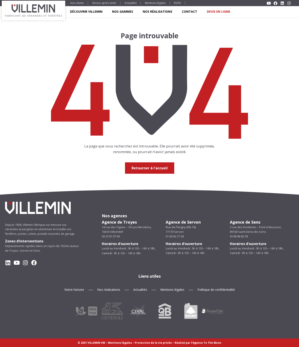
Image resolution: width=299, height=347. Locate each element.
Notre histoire (74, 289)
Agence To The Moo (206, 343)
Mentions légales (155, 3)
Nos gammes (122, 11)
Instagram (289, 3)
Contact (189, 11)
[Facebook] (34, 262)
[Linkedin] (8, 262)
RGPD (177, 3)
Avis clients (77, 3)
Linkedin (282, 3)
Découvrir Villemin (86, 11)
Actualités (131, 3)
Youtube (268, 3)
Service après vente (104, 3)
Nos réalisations (157, 11)
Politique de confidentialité (216, 289)
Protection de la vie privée (153, 343)
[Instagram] (25, 262)
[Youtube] (16, 262)
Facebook (275, 3)
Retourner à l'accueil (150, 168)
